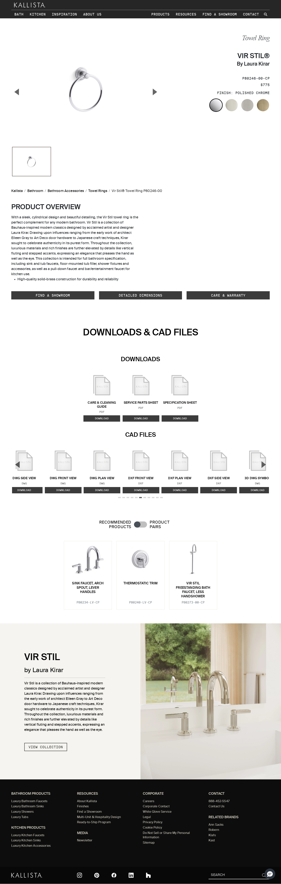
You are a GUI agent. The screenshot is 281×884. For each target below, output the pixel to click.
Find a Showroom (219, 14)
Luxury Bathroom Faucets (29, 801)
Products (160, 14)
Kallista (17, 191)
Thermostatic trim (140, 583)
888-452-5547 (219, 801)
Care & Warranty (228, 295)
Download (102, 418)
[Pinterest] (96, 875)
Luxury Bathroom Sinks (27, 806)
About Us (92, 14)
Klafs (212, 835)
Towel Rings (97, 191)
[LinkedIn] (131, 875)
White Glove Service (157, 811)
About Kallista (87, 801)
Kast (212, 840)
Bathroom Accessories (66, 191)
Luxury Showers (22, 811)
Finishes (83, 806)
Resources (186, 14)
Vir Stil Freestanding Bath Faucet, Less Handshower (193, 590)
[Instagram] (79, 875)
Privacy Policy (152, 822)
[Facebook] (113, 875)
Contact (251, 14)
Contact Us (217, 806)
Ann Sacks (216, 824)
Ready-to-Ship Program (94, 822)
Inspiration (64, 14)
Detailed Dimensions (140, 295)
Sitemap (149, 842)
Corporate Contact (156, 806)
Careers (148, 801)
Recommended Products (115, 525)
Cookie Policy (152, 827)
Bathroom (35, 191)
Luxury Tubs (19, 817)
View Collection (45, 747)
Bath (19, 14)
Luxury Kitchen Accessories (31, 845)
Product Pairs (159, 525)
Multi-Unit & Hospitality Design (99, 817)
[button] (270, 874)
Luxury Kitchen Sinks (26, 840)
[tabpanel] (140, 572)
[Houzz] (148, 875)
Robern (214, 830)
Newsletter (85, 840)
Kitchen (38, 14)
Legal (147, 817)
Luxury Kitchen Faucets (27, 835)
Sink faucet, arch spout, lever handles (88, 588)
